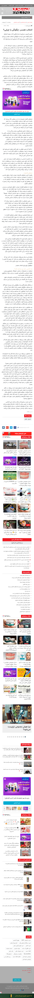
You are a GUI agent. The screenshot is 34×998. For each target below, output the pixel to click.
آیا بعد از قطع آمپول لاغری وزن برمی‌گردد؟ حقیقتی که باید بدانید (13, 920)
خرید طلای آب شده (26, 948)
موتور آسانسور (16, 940)
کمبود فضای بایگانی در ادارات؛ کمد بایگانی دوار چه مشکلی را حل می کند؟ (13, 878)
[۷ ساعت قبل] (28, 757)
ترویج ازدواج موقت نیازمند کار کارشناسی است (21, 593)
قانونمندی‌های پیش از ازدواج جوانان (23, 605)
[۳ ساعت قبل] (28, 865)
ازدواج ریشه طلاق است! (25, 609)
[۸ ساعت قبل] (28, 771)
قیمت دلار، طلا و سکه (26, 970)
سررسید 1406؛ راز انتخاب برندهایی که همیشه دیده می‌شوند (13, 885)
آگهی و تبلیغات (11, 5)
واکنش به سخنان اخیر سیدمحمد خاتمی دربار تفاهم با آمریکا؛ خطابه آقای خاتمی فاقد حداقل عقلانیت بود (13, 749)
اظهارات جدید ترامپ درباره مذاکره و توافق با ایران (19, 564)
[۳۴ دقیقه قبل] (17, 714)
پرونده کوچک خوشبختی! (25, 607)
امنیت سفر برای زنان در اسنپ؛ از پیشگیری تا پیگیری (13, 926)
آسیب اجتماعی (16, 22)
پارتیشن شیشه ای (27, 957)
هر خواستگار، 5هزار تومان (25, 575)
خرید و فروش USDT (26, 940)
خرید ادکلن (28, 946)
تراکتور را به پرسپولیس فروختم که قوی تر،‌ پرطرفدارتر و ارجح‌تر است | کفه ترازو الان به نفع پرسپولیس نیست (12, 756)
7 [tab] (13, 736)
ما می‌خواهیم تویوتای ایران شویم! (22, 17)
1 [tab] (25, 736)
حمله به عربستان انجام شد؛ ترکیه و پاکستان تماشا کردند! (18, 555)
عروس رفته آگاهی (26, 584)
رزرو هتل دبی (7, 957)
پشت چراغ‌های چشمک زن (25, 589)
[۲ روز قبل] (28, 921)
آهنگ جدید (28, 951)
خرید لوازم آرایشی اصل (19, 946)
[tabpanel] (17, 718)
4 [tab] (19, 736)
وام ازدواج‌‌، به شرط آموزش (25, 611)
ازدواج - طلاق (28, 419)
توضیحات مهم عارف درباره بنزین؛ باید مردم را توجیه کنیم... (18, 557)
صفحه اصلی (30, 22)
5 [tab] (17, 736)
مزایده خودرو (17, 948)
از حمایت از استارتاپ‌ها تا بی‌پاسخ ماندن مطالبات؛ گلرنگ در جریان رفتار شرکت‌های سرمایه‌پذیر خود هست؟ (13, 914)
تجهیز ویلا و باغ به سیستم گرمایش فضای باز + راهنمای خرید (14, 864)
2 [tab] (23, 736)
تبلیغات (29, 972)
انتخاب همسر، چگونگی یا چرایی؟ (17, 30)
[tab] (17, 539)
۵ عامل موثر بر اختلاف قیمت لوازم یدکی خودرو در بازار (12, 905)
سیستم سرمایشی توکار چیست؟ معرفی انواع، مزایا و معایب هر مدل (13, 899)
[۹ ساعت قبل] (28, 914)
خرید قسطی (17, 114)
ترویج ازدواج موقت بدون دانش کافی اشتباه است (20, 598)
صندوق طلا (9, 954)
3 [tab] (21, 736)
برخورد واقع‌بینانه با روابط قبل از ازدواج (22, 600)
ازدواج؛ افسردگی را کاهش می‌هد (23, 602)
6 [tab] (15, 736)
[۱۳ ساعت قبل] (28, 750)
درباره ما (29, 968)
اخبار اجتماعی (23, 22)
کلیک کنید (17, 803)
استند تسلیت (9, 948)
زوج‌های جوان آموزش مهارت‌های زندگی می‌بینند (21, 577)
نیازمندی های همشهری (19, 5)
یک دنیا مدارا (27, 591)
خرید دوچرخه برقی (19, 951)
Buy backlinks (27, 954)
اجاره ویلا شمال (13, 943)
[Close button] (33, 992)
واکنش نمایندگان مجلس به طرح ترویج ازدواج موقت (20, 596)
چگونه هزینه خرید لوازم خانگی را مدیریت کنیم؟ (14, 891)
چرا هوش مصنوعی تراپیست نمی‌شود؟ (19, 728)
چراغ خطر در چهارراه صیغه (25, 582)
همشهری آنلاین (21, 11)
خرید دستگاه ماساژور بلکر (25, 943)
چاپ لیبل (11, 951)
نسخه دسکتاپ (17, 980)
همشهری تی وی (4, 5)
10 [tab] (7, 736)
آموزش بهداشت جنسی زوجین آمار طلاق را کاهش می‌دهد (19, 587)
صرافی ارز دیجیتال (18, 954)
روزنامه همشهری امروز (29, 5)
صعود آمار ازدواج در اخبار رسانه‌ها (23, 580)
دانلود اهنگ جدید (17, 957)
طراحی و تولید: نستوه (16, 990)
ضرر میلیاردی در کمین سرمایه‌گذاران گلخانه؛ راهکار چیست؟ (13, 871)
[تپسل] (3, 89)
